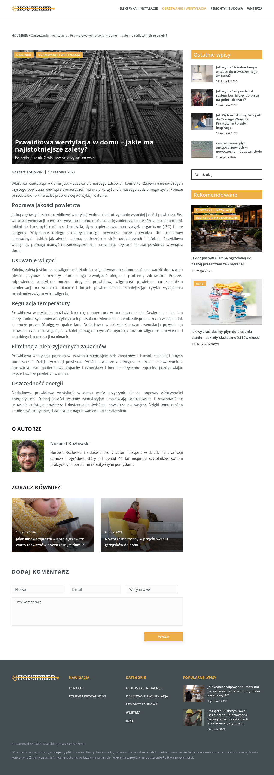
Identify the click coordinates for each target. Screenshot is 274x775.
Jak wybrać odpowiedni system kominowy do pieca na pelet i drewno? (237, 95)
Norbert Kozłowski (27, 172)
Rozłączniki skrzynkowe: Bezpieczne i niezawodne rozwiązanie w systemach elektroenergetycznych (228, 717)
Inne (129, 720)
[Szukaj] (196, 174)
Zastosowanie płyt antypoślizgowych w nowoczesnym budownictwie (239, 147)
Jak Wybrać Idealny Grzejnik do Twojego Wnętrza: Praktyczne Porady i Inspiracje (238, 121)
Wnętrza (254, 8)
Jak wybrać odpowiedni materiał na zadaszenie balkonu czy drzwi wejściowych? (234, 691)
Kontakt (76, 688)
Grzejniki (23, 55)
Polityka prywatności (87, 696)
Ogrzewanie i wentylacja (184, 8)
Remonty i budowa (226, 8)
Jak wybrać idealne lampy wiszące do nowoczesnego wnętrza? (237, 71)
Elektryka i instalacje (138, 8)
